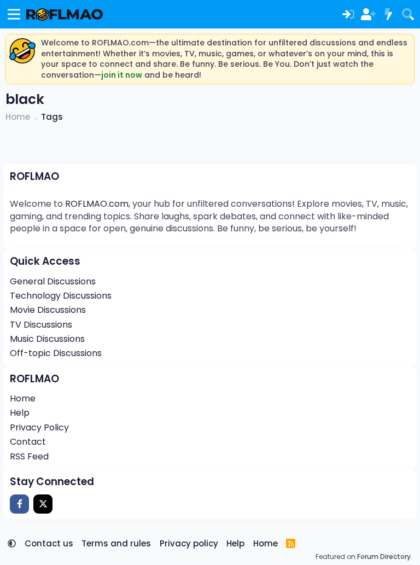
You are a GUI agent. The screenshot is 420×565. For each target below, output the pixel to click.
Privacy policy (189, 543)
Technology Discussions (61, 295)
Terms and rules (116, 543)
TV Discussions (41, 324)
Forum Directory (384, 556)
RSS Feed (29, 456)
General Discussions (53, 281)
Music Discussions (47, 339)
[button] (11, 543)
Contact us (49, 543)
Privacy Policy (39, 427)
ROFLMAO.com (97, 203)
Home (23, 398)
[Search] (408, 14)
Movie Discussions (48, 310)
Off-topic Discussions (56, 353)
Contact (28, 441)
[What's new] (388, 14)
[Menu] (14, 14)
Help (20, 412)
